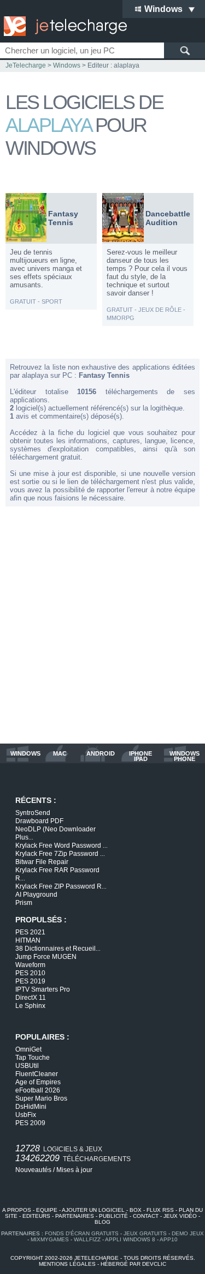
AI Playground (36, 894)
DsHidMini (30, 1106)
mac (60, 754)
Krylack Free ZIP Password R (61, 886)
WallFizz (87, 1239)
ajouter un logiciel (93, 1210)
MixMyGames (50, 1239)
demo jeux (188, 1233)
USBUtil (27, 1066)
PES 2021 (30, 932)
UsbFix (25, 1115)
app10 (169, 1239)
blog (102, 1222)
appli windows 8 (130, 1239)
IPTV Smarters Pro (42, 989)
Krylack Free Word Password (61, 845)
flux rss (160, 1210)
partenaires (74, 1216)
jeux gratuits (145, 1233)
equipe (46, 1210)
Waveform (30, 965)
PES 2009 (30, 1123)
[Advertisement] (102, 625)
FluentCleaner (36, 1074)
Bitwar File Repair (41, 862)
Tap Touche (32, 1057)
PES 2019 (30, 981)
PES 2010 (30, 973)
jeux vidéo (180, 1216)
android (100, 754)
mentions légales (67, 1264)
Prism (23, 903)
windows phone (184, 756)
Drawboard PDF (39, 821)
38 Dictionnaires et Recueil (58, 948)
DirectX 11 (30, 997)
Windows (66, 65)
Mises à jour (74, 1170)
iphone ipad (140, 756)
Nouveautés (33, 1170)
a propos (16, 1210)
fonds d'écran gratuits (82, 1233)
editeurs (36, 1216)
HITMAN (27, 940)
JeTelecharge (25, 65)
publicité (113, 1216)
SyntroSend (32, 813)
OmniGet (28, 1049)
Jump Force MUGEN (46, 957)
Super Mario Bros (41, 1098)
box (136, 1210)
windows (25, 754)
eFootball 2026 (37, 1090)
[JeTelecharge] (63, 26)
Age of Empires (38, 1082)
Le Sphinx (30, 1006)
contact (146, 1216)
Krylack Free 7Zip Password (60, 854)
